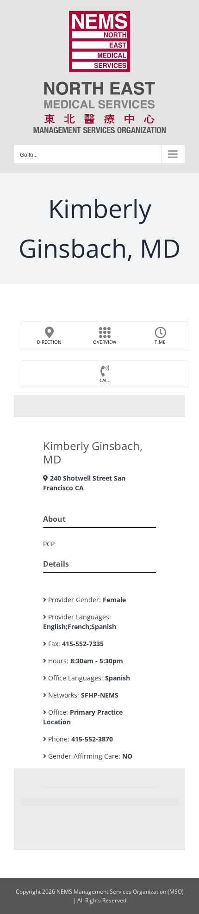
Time (160, 342)
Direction (49, 342)
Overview (104, 342)
